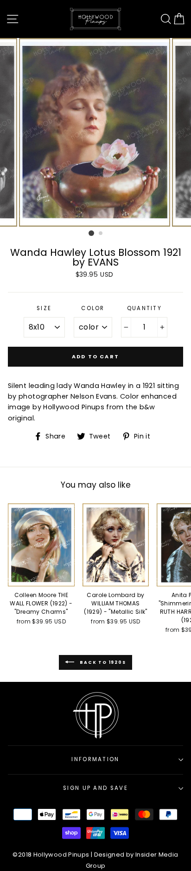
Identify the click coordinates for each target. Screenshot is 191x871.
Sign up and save (95, 788)
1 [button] (91, 233)
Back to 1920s (102, 662)
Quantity (144, 308)
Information (95, 759)
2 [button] (101, 233)
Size (44, 308)
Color (93, 308)
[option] (95, 132)
